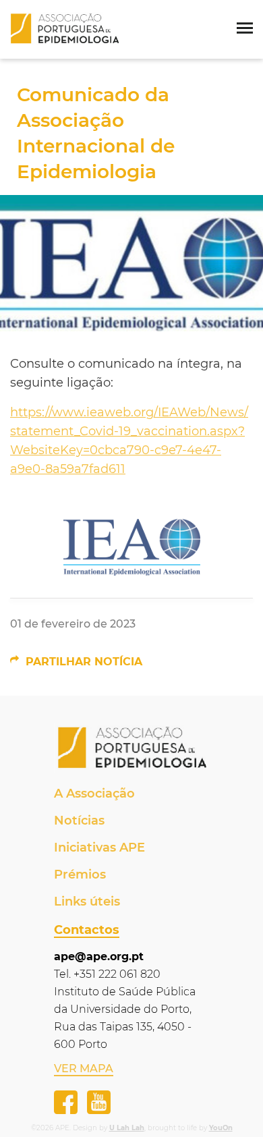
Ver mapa (83, 1068)
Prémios (80, 874)
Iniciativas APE (99, 847)
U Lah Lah (126, 1128)
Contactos (86, 929)
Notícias (79, 820)
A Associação (94, 793)
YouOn (221, 1128)
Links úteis (87, 901)
